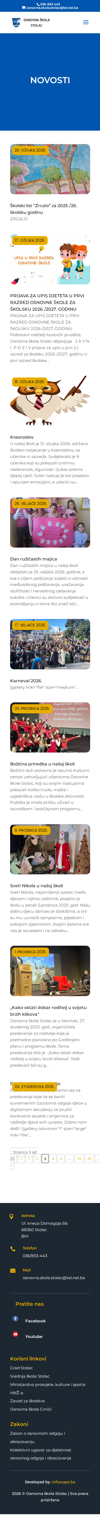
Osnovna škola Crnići (30, 1409)
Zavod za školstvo (27, 1400)
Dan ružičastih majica (33, 559)
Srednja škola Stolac (30, 1376)
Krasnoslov (22, 437)
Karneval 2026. (26, 680)
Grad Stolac (21, 1367)
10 (79, 1158)
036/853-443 (35, 1255)
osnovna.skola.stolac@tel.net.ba (54, 1277)
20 (89, 1158)
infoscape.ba (63, 1481)
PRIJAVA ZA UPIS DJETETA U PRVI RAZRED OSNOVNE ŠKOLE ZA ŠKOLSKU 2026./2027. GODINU (47, 302)
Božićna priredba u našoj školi (42, 763)
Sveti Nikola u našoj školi (36, 885)
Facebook (35, 1320)
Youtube (33, 1336)
